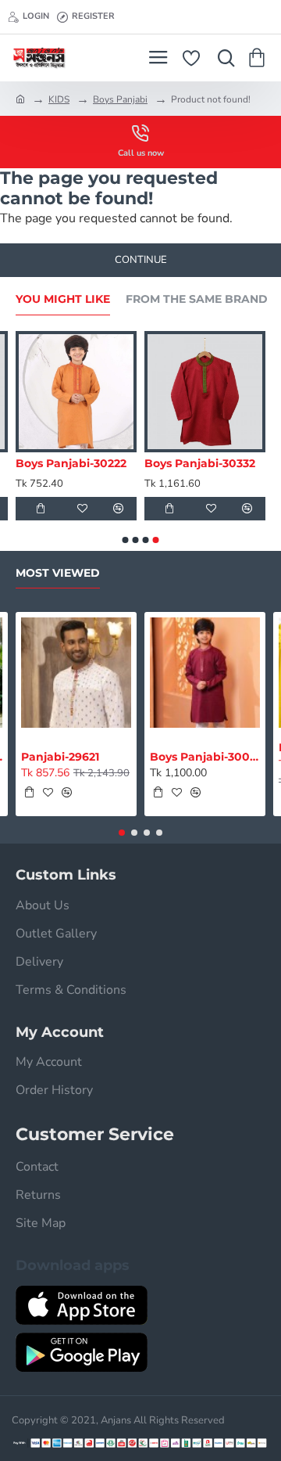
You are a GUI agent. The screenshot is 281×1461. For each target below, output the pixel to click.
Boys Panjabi (120, 99)
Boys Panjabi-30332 (199, 463)
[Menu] (158, 57)
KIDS (58, 99)
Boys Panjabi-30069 (205, 757)
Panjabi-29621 (60, 757)
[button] (40, 508)
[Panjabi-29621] (76, 672)
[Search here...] (222, 57)
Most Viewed (58, 573)
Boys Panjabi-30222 (71, 463)
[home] (20, 98)
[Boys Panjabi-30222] (76, 391)
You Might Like (63, 299)
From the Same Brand (197, 299)
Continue (141, 260)
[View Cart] (259, 57)
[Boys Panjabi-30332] (205, 391)
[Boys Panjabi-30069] (205, 672)
